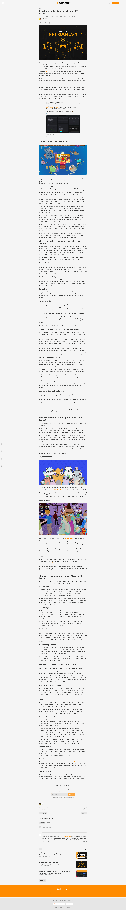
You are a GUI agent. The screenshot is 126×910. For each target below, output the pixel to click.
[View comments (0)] (52, 876)
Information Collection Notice (62, 798)
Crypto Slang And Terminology (49, 862)
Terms (65, 900)
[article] (63, 856)
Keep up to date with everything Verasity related (50, 873)
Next (83, 813)
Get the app (69, 904)
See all (41, 880)
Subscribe (115, 3)
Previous (44, 813)
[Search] (107, 3)
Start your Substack (59, 904)
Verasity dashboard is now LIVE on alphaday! (55, 871)
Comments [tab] (42, 822)
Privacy (61, 900)
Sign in (122, 3)
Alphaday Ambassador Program (49, 853)
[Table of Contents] (1, 455)
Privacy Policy (73, 798)
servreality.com (67, 836)
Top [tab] (40, 849)
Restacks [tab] (48, 822)
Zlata (43, 834)
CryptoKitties (57, 489)
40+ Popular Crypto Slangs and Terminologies (49, 864)
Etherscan (68, 762)
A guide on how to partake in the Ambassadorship (50, 854)
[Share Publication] (110, 3)
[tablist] (44, 822)
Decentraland (68, 538)
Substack (56, 907)
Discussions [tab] (49, 849)
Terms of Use (69, 797)
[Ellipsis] (86, 835)
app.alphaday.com (55, 113)
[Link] (37, 141)
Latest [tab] (44, 849)
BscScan (76, 762)
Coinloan (53, 563)
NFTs (40, 8)
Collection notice (70, 900)
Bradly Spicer (45, 18)
